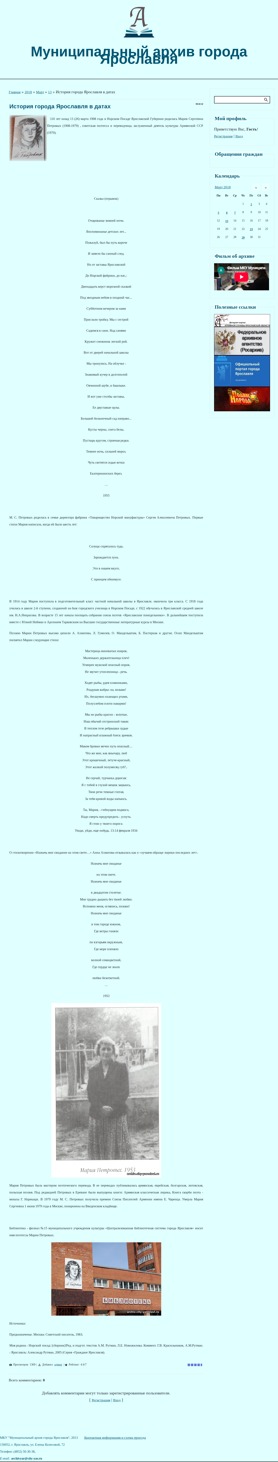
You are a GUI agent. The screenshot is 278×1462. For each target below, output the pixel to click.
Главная (15, 92)
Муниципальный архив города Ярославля (139, 55)
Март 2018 (223, 187)
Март (40, 92)
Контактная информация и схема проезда (115, 1438)
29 (243, 237)
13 (50, 92)
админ (58, 1364)
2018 (28, 92)
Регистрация (101, 1400)
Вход (117, 1400)
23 (251, 229)
